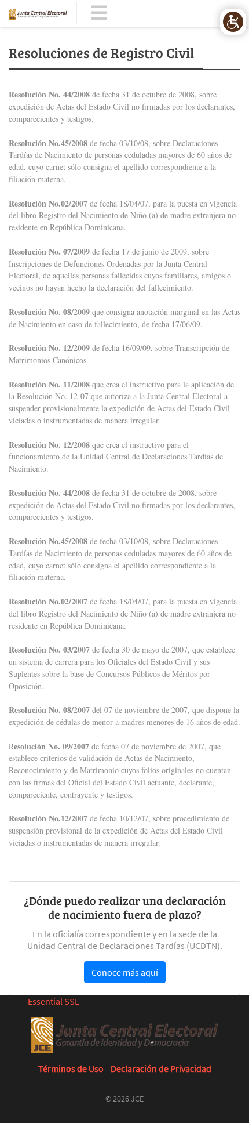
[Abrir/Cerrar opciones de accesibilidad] (233, 22)
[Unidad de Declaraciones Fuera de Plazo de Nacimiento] (38, 13)
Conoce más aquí (124, 972)
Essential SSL (53, 1001)
